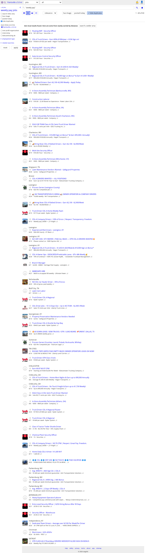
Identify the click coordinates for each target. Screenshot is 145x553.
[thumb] (28, 13)
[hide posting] (52, 33)
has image (6, 16)
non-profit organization (11, 30)
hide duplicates (8, 21)
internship (6, 33)
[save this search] (142, 8)
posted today (7, 19)
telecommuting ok (9, 36)
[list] (24, 13)
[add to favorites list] (30, 31)
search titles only (9, 14)
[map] (36, 13)
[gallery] (32, 13)
